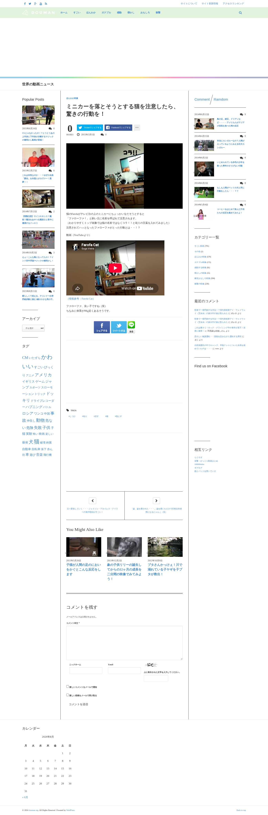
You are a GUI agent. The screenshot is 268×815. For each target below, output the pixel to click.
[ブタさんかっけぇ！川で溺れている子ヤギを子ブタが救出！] (165, 547)
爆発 (25, 442)
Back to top (241, 810)
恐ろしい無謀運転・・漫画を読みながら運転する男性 (218, 336)
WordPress (70, 810)
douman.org (33, 810)
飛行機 (47, 454)
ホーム (63, 12)
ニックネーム (75, 664)
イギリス (28, 381)
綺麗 (49, 442)
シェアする (102, 327)
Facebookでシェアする (121, 127)
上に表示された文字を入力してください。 (162, 672)
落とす (119, 416)
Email (110, 664)
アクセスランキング (233, 3)
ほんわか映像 (72, 98)
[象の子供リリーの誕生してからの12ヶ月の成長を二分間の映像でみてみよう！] (124, 547)
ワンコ (38, 413)
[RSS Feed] (46, 3)
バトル (47, 407)
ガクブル (106, 12)
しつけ (73, 416)
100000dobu (199, 464)
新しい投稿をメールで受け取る (83, 695)
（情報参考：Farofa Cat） (80, 298)
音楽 (39, 455)
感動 (119, 12)
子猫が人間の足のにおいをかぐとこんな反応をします (83, 569)
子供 (46, 427)
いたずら (35, 357)
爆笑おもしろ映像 (202, 278)
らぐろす (198, 457)
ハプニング (34, 407)
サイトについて (189, 3)
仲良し (31, 420)
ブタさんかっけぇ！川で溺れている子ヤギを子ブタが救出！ (165, 569)
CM (25, 357)
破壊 (43, 442)
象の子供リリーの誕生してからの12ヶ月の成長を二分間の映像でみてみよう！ (124, 571)
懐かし (131, 12)
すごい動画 (199, 246)
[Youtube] (41, 3)
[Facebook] (25, 3)
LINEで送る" (131, 327)
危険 (29, 428)
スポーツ (34, 387)
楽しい (49, 433)
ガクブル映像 (200, 262)
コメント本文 (73, 623)
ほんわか (91, 12)
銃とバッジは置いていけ (205, 471)
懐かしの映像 (200, 273)
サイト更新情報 (210, 3)
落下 (43, 449)
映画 (42, 433)
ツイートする (119, 327)
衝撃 (158, 12)
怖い (35, 433)
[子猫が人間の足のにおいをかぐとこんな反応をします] (83, 547)
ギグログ (198, 468)
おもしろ (145, 12)
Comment (202, 99)
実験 (29, 433)
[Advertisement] (134, 47)
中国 (47, 413)
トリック (40, 394)
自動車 (26, 449)
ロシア (27, 413)
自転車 (36, 449)
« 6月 (25, 797)
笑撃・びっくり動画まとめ (206, 461)
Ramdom (221, 99)
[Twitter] (30, 3)
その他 (197, 251)
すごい (76, 12)
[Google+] (36, 3)
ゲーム (40, 381)
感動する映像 (200, 267)
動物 (40, 420)
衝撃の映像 (199, 284)
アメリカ (43, 375)
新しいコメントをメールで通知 (83, 687)
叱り (85, 416)
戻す (97, 416)
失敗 (38, 427)
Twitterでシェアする (92, 127)
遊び (33, 454)
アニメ (30, 375)
